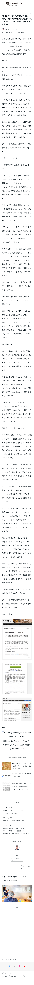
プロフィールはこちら (17, 861)
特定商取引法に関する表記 (10, 976)
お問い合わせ (23, 976)
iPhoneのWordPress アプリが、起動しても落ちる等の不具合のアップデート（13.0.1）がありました (21, 786)
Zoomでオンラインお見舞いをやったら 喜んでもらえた (21, 775)
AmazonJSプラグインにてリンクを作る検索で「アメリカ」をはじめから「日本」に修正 (21, 765)
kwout (21, 749)
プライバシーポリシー (8, 973)
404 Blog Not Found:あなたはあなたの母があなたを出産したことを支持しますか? (17, 745)
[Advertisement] (17, 932)
